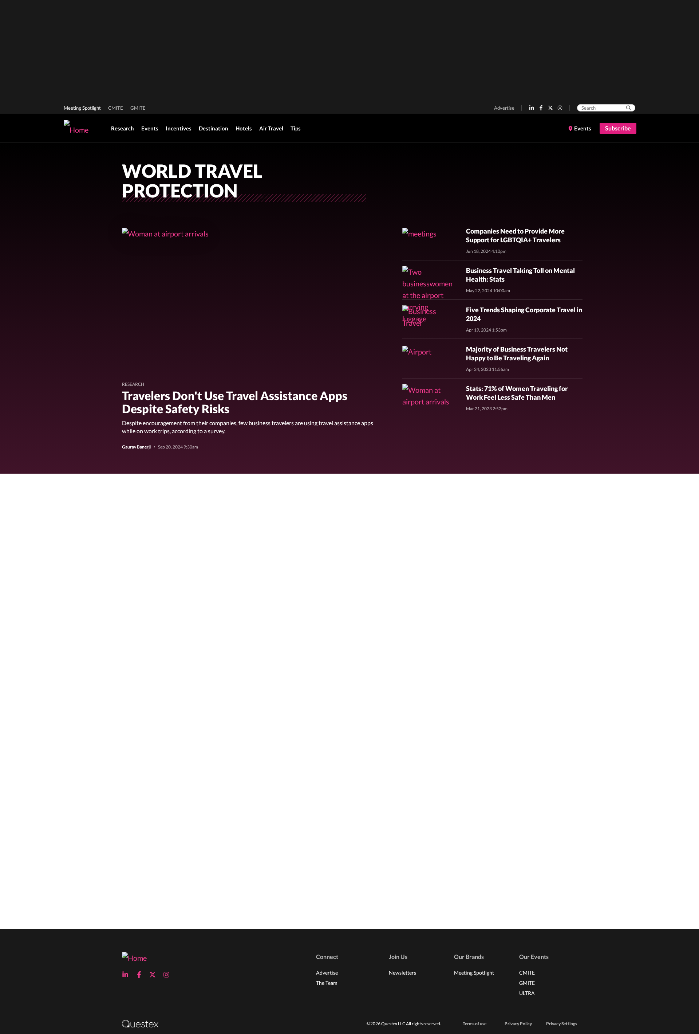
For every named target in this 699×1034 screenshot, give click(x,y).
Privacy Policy (518, 1023)
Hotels (244, 128)
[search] (628, 108)
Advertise (504, 108)
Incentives (178, 128)
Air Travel (271, 128)
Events (149, 128)
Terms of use (474, 1023)
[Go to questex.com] (140, 1023)
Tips (296, 128)
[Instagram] (559, 107)
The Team (326, 983)
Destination (213, 128)
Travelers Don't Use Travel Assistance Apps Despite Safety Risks (234, 402)
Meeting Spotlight (82, 108)
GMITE (138, 108)
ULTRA (527, 993)
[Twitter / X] (550, 107)
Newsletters (402, 973)
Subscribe (618, 128)
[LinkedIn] (531, 107)
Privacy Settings (561, 1023)
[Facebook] (541, 107)
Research (122, 128)
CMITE (115, 108)
